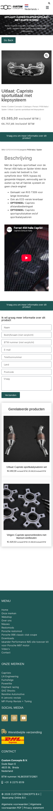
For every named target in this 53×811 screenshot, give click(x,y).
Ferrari (35, 107)
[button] (47, 7)
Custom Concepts (15, 107)
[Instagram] (14, 718)
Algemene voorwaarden (14, 804)
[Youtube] (23, 718)
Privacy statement (34, 807)
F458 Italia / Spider (34, 150)
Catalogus (27, 107)
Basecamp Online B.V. (14, 797)
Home (3, 107)
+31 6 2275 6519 (14, 782)
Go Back (8, 40)
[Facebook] (4, 718)
